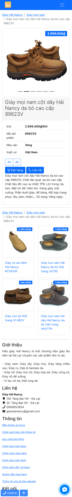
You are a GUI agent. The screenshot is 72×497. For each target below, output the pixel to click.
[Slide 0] (20, 91)
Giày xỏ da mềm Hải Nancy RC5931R (16, 267)
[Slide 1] (26, 91)
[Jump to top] (24, 493)
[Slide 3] (39, 91)
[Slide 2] (32, 91)
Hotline (11, 493)
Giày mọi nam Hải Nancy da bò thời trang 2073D (53, 267)
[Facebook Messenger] (64, 489)
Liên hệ (36, 170)
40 (17, 162)
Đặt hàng (16, 170)
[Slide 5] (51, 91)
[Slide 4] (45, 91)
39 (9, 162)
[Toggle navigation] (62, 4)
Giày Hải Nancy (12, 15)
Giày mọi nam (36, 15)
